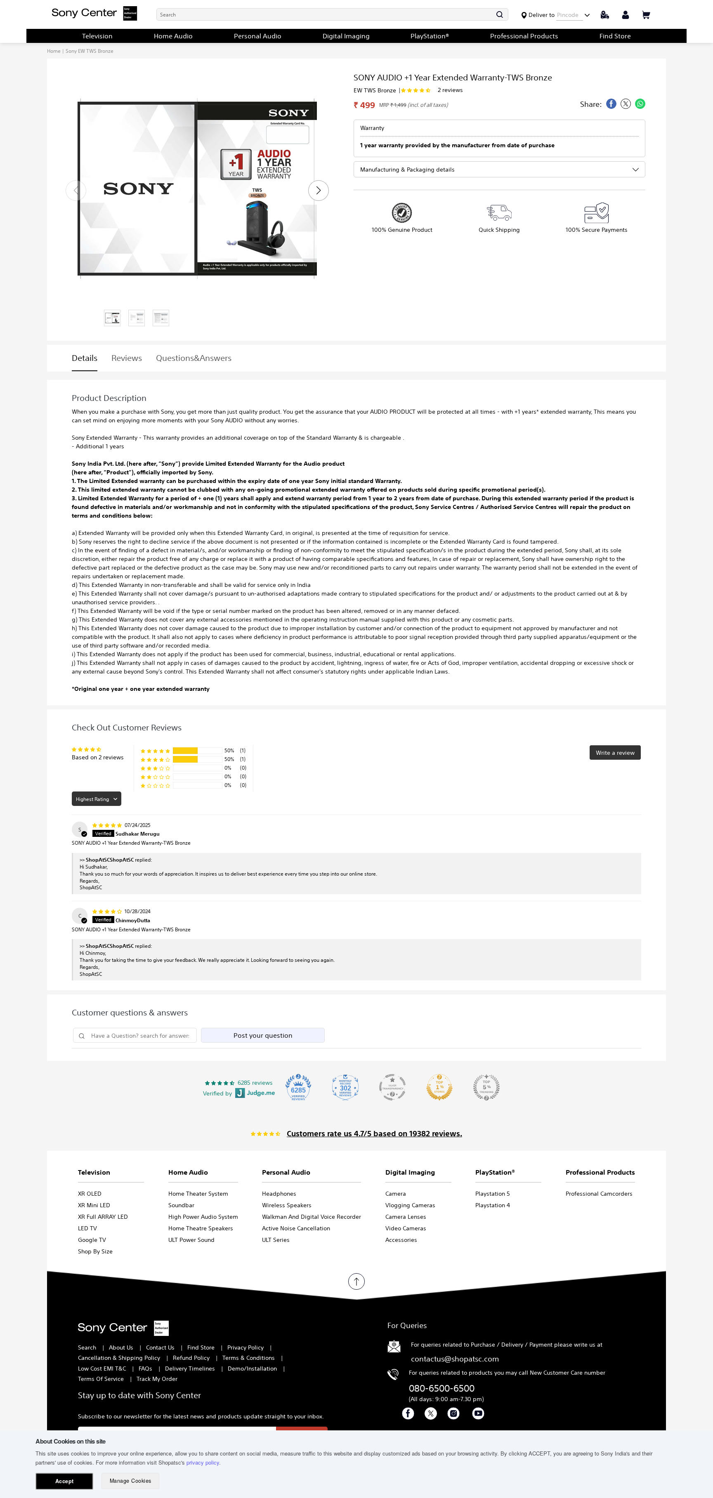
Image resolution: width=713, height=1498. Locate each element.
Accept (64, 1481)
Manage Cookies (130, 1480)
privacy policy (203, 1462)
